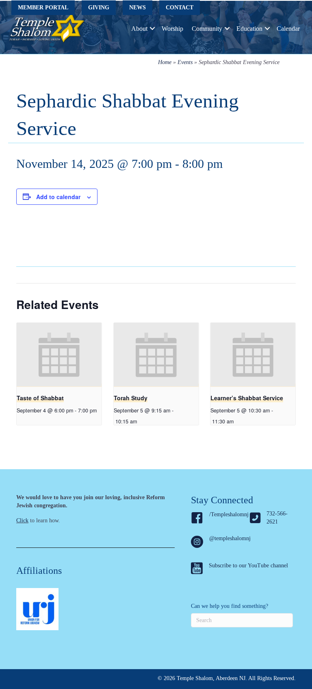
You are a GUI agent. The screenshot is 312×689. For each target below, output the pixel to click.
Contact (179, 7)
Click (22, 520)
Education (249, 28)
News (137, 7)
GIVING (98, 7)
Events (185, 62)
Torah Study (130, 398)
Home (164, 62)
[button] (152, 28)
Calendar (288, 28)
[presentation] (59, 355)
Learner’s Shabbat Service (246, 398)
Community (207, 28)
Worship (172, 28)
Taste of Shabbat (40, 398)
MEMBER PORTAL (43, 7)
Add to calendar (58, 197)
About (139, 28)
